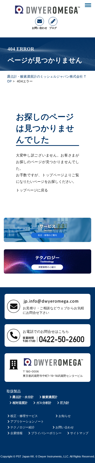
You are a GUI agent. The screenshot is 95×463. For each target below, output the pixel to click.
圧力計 (64, 403)
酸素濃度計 (50, 397)
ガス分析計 (43, 403)
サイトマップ (79, 433)
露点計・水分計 (23, 397)
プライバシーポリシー (46, 433)
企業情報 (16, 433)
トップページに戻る (32, 190)
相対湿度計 (20, 403)
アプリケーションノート (27, 421)
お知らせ (65, 416)
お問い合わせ (64, 427)
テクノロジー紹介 (22, 427)
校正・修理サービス (24, 416)
